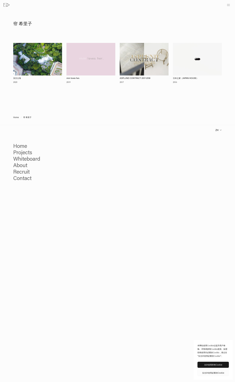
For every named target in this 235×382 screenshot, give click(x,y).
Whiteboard (26, 158)
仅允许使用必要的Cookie (213, 372)
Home (16, 117)
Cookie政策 (216, 349)
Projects (22, 152)
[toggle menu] (228, 5)
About (20, 165)
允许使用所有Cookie (213, 364)
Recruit (21, 171)
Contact (22, 177)
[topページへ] (7, 5)
